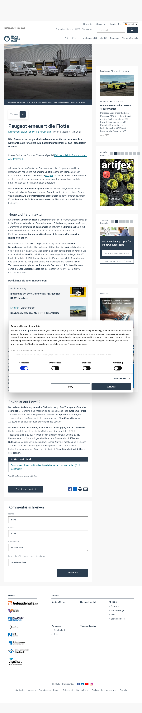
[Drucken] (79, 489)
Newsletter (88, 24)
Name (11, 514)
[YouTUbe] (87, 684)
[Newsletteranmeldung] (117, 313)
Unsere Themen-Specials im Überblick (117, 261)
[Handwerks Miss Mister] (22, 619)
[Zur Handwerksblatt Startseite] (12, 38)
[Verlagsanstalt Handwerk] (22, 651)
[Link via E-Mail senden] (85, 489)
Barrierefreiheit (82, 690)
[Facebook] (69, 489)
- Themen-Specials (39, 131)
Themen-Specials (130, 38)
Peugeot (49, 175)
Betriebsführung (72, 38)
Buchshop (124, 690)
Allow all (111, 387)
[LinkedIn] (74, 489)
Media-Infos (115, 24)
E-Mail (11, 527)
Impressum (31, 690)
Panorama (115, 38)
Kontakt (56, 690)
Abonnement (102, 24)
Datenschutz (68, 690)
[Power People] (22, 611)
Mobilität (104, 38)
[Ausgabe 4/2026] (117, 182)
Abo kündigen (45, 690)
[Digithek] (22, 661)
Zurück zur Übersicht (26, 489)
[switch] (55, 368)
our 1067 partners (28, 330)
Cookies (95, 690)
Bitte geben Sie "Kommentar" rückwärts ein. (28, 556)
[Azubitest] (22, 627)
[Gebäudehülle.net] (22, 603)
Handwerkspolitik (89, 38)
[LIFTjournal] (22, 635)
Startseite (20, 690)
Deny (70, 387)
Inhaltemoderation (109, 690)
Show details (119, 378)
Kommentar (13, 541)
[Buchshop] (22, 643)
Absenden (72, 572)
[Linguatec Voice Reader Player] (23, 114)
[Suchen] (132, 30)
